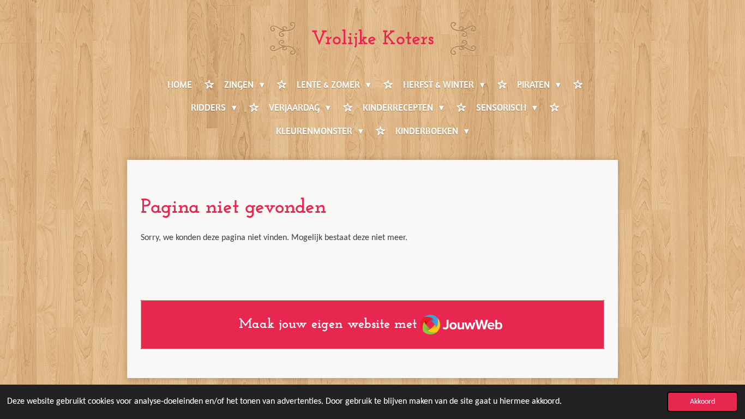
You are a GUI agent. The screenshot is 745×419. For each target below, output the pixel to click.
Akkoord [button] (702, 402)
